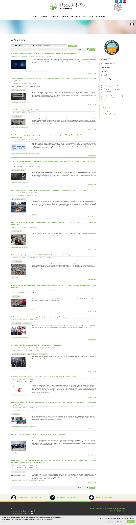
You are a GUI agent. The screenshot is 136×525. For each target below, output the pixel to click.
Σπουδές (53, 16)
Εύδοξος (105, 110)
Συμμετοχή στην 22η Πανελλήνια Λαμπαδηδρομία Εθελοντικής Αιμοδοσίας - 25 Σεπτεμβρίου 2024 (44, 376)
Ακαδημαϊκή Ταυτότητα (109, 114)
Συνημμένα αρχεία (19, 90)
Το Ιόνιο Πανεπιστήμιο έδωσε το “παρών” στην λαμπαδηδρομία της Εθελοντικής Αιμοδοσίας (42, 317)
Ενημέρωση (87, 16)
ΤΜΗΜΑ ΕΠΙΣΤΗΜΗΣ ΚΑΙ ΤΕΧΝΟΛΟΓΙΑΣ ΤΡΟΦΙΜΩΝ (107, 509)
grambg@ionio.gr (106, 96)
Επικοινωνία (100, 16)
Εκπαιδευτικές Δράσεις (24, 127)
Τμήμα (43, 16)
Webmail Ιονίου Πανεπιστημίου (111, 112)
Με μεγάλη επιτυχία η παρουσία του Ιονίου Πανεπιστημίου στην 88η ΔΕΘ (36, 345)
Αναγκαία (112, 522)
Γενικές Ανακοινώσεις (16, 71)
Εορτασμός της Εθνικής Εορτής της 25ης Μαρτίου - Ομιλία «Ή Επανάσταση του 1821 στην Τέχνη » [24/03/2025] (48, 190)
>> (93, 49)
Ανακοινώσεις (105, 67)
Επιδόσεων (121, 522)
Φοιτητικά (74, 16)
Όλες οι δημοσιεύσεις (108, 63)
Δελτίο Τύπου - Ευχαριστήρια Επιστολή (24, 110)
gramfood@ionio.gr (106, 98)
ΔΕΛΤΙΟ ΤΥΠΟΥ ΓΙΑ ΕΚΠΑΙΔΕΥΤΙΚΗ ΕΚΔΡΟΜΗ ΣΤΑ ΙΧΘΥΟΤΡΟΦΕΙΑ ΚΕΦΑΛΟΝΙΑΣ (38, 434)
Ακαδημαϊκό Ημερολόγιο (109, 79)
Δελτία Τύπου (37, 71)
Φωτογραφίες (17, 116)
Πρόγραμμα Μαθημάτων (27, 71)
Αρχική (33, 16)
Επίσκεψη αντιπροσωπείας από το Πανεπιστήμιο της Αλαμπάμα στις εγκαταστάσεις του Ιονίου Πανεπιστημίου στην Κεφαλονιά (53, 223)
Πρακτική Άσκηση (33, 480)
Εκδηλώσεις (105, 71)
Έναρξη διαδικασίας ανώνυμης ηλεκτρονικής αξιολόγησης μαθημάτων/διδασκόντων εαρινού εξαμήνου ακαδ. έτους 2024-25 (53, 161)
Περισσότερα (92, 73)
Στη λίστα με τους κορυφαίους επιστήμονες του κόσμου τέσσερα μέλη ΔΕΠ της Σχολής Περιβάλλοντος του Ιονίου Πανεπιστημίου (53, 136)
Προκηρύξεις (25, 480)
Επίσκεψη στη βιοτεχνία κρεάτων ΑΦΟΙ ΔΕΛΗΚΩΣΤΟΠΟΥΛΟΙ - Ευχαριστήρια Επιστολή (40, 255)
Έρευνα (64, 16)
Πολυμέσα (16, 296)
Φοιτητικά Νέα (45, 71)
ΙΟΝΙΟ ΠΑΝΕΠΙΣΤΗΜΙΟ (117, 511)
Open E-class (107, 107)
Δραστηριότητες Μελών (34, 153)
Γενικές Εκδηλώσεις (26, 214)
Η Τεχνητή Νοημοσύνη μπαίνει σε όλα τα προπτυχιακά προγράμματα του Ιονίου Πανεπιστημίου (44, 53)
